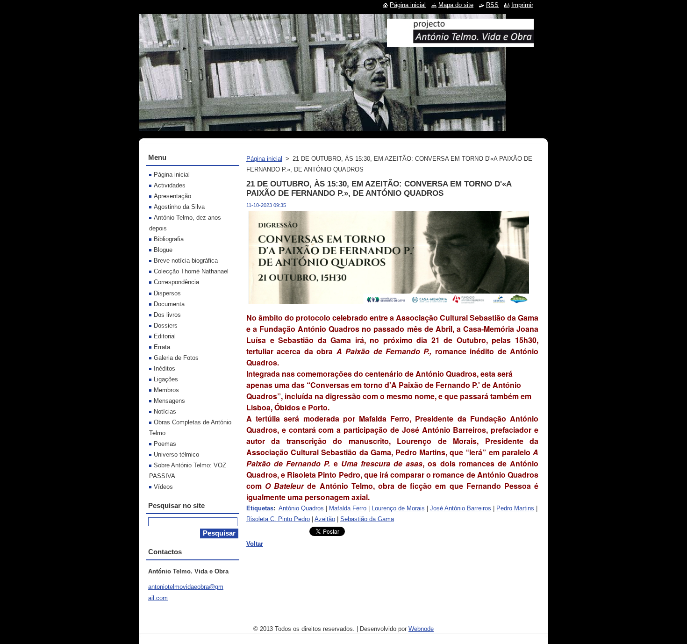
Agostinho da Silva (179, 206)
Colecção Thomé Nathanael (191, 271)
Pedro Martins (515, 508)
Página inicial (264, 158)
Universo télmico (176, 454)
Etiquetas (259, 508)
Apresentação (172, 196)
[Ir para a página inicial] (460, 43)
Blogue (163, 249)
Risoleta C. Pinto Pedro (278, 518)
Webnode (421, 628)
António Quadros (301, 508)
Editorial (165, 336)
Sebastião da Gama (367, 518)
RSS (492, 4)
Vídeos (163, 486)
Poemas (165, 443)
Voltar (254, 543)
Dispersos (167, 293)
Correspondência (176, 282)
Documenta (169, 304)
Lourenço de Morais (398, 508)
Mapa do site (455, 4)
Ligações (166, 379)
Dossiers (166, 325)
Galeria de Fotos (176, 357)
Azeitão (325, 518)
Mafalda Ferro (347, 508)
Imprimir (522, 4)
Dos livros (167, 314)
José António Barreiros (460, 508)
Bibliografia (169, 239)
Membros (166, 390)
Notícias (165, 411)
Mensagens (169, 400)
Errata (162, 347)
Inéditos (164, 368)
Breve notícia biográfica (186, 260)
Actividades (170, 185)
